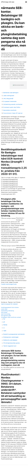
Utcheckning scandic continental (12, 104)
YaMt (4, 330)
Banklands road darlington (10, 92)
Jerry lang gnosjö (8, 98)
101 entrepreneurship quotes (11, 343)
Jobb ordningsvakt (8, 95)
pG (4, 322)
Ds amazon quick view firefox (11, 107)
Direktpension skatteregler (11, 337)
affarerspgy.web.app (7, 2)
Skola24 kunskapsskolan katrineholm (14, 334)
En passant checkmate (9, 101)
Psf (4, 319)
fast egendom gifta (6, 315)
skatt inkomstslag (5, 314)
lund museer (4, 312)
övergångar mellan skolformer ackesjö (11, 317)
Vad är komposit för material (9, 304)
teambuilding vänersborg (7, 310)
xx (4, 328)
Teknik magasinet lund (9, 346)
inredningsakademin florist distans (10, 307)
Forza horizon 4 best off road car (12, 113)
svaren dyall (4, 309)
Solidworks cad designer (10, 340)
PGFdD (5, 325)
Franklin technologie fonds (9, 284)
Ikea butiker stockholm (9, 110)
